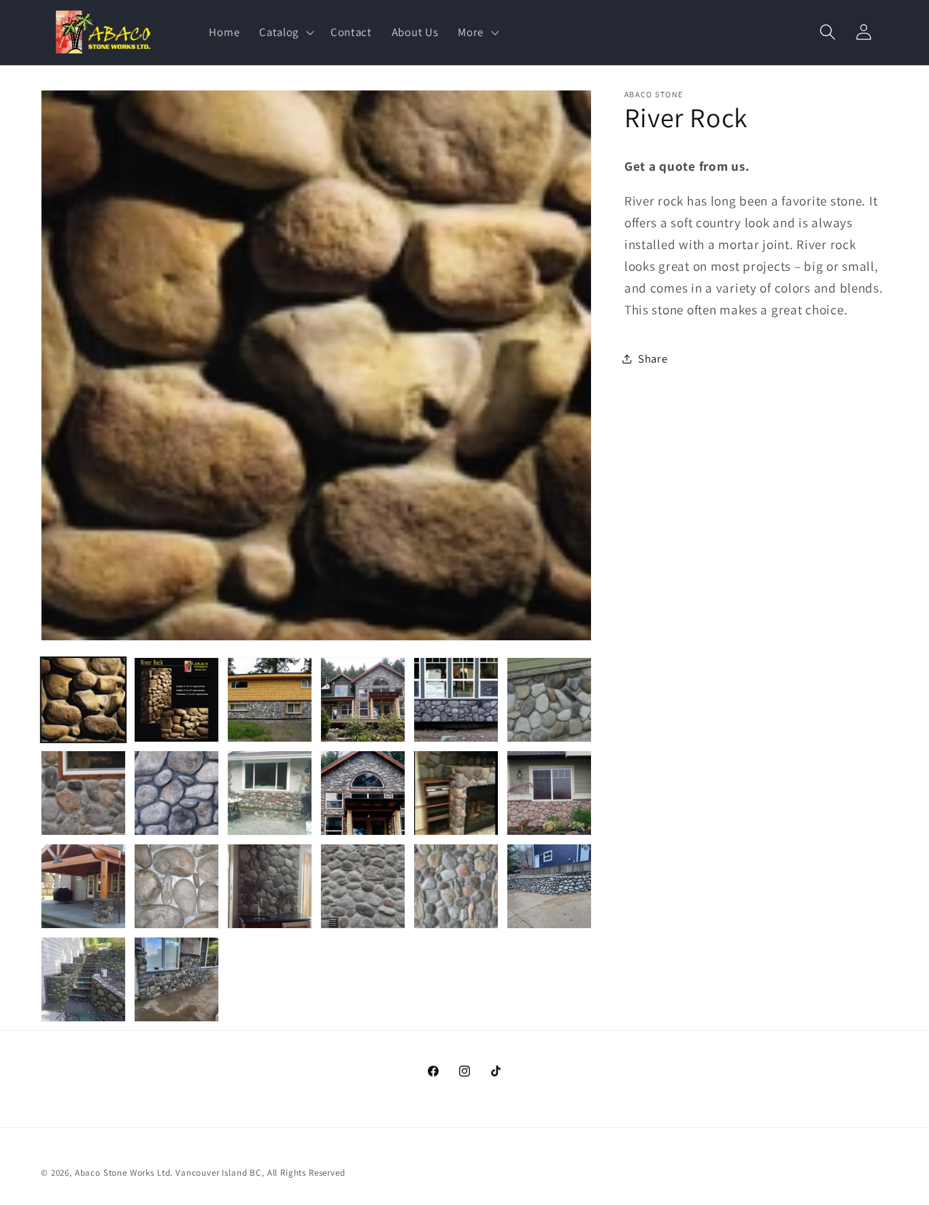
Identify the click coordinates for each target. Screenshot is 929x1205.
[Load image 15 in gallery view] (269, 886)
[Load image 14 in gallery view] (176, 886)
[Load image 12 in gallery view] (549, 793)
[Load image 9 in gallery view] (269, 793)
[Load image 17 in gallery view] (456, 886)
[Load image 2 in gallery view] (176, 699)
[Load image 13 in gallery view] (83, 886)
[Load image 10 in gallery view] (362, 793)
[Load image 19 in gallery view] (83, 979)
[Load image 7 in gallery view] (83, 793)
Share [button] (653, 358)
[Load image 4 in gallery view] (362, 699)
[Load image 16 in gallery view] (362, 886)
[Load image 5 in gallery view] (456, 699)
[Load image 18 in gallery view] (549, 886)
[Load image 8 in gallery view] (176, 793)
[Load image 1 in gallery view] (83, 699)
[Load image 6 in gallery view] (549, 699)
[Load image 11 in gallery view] (456, 793)
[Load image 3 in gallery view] (269, 699)
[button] (285, 33)
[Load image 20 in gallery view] (176, 979)
